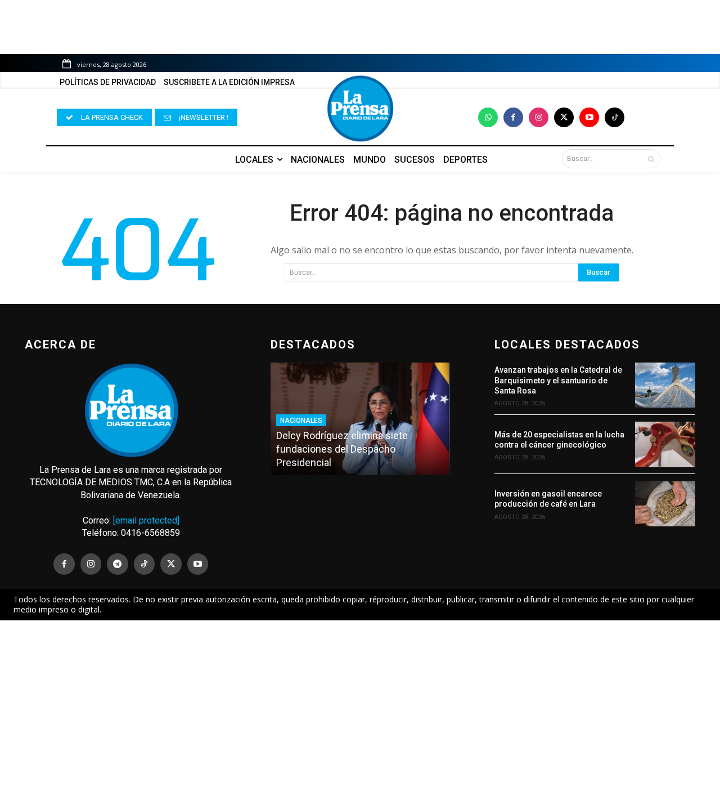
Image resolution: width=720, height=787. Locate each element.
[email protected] (146, 520)
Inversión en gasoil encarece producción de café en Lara (548, 498)
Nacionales (301, 420)
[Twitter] (564, 117)
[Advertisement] (360, 703)
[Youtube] (589, 117)
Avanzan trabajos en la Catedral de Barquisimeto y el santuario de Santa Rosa (558, 380)
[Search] (651, 159)
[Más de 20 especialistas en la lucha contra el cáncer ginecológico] (665, 444)
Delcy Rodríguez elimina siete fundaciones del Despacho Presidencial (342, 449)
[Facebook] (513, 117)
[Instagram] (538, 117)
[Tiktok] (614, 117)
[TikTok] (144, 564)
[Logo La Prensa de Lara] (360, 108)
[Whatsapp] (488, 117)
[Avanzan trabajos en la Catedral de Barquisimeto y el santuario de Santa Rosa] (665, 385)
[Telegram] (117, 564)
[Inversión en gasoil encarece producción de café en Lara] (665, 503)
